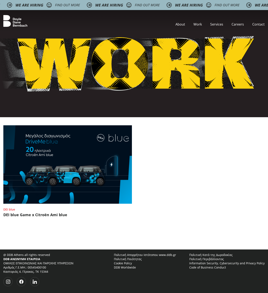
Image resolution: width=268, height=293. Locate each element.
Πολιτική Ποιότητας (128, 259)
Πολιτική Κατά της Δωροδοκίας (211, 255)
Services (216, 24)
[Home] (15, 21)
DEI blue (9, 209)
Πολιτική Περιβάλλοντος (206, 259)
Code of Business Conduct (207, 267)
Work (197, 24)
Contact (258, 24)
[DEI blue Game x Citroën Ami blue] (67, 164)
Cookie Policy (123, 263)
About (180, 24)
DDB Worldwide (125, 267)
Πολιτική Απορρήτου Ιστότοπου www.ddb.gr (145, 255)
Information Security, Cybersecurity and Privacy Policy (227, 263)
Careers (238, 24)
